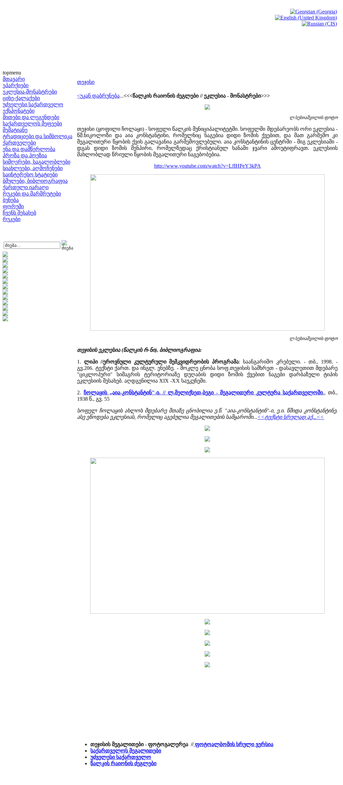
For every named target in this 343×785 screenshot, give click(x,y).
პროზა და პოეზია (25, 155)
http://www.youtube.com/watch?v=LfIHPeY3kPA (207, 166)
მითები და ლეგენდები (31, 117)
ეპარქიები (15, 85)
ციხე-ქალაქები (21, 98)
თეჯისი (85, 82)
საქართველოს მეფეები (32, 123)
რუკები (11, 219)
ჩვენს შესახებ (19, 213)
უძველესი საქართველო (33, 104)
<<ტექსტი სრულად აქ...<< (290, 417)
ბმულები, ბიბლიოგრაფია (35, 181)
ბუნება (11, 200)
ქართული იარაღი (26, 187)
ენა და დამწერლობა (29, 149)
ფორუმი (13, 206)
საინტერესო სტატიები (30, 174)
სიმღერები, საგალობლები (36, 162)
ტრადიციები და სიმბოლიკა (37, 136)
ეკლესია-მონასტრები (30, 92)
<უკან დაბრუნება (98, 96)
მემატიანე (15, 130)
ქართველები (19, 143)
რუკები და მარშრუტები (32, 194)
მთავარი (14, 79)
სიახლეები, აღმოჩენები (33, 168)
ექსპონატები (19, 111)
